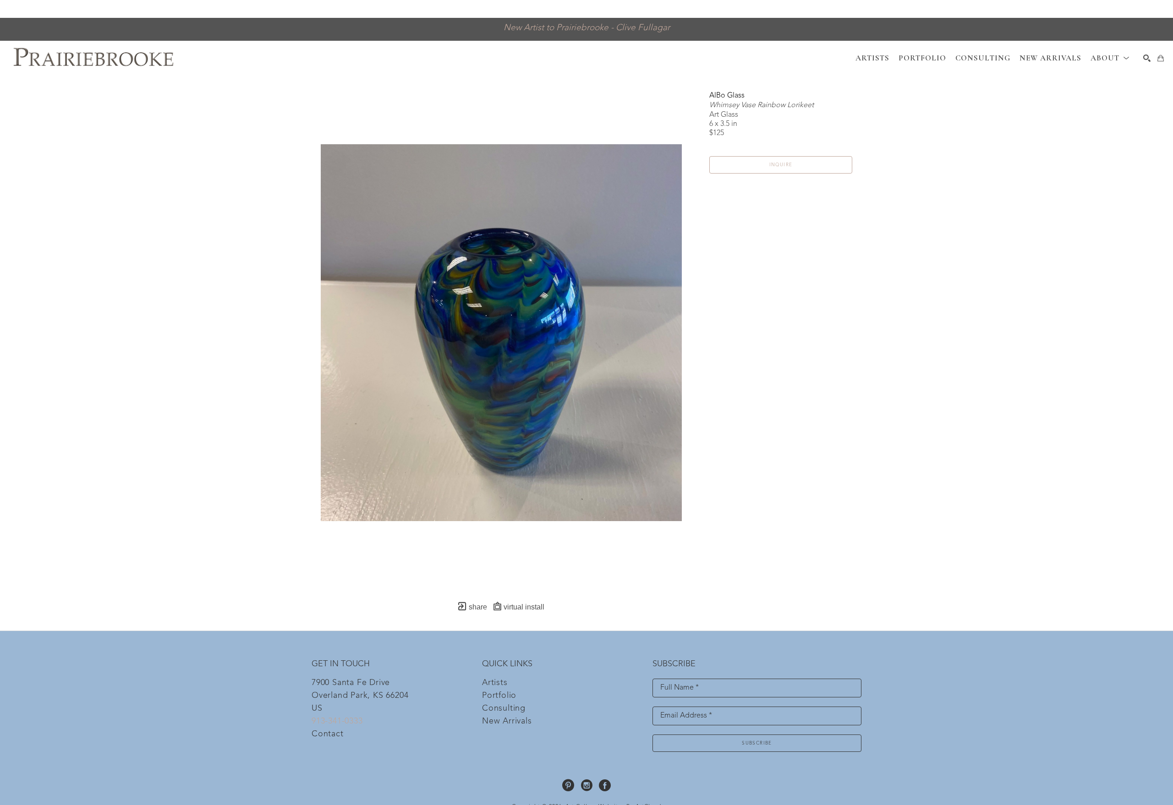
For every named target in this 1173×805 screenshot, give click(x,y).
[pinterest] (568, 785)
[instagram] (586, 785)
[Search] (1147, 58)
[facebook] (605, 785)
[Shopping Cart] (1160, 58)
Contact (328, 734)
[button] (1110, 58)
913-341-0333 (337, 721)
